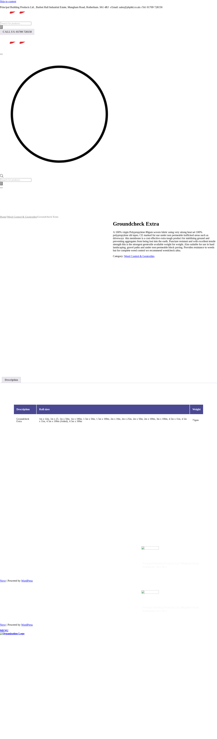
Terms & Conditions (25, 554)
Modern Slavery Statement (29, 557)
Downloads (132, 38)
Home (46, 38)
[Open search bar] (1, 176)
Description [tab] (11, 379)
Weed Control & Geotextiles (22, 216)
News (108, 38)
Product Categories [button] (75, 38)
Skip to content (8, 1)
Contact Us (159, 38)
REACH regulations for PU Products (35, 560)
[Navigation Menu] (1, 54)
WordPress (27, 580)
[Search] (1, 27)
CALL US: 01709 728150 (17, 31)
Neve (3, 580)
